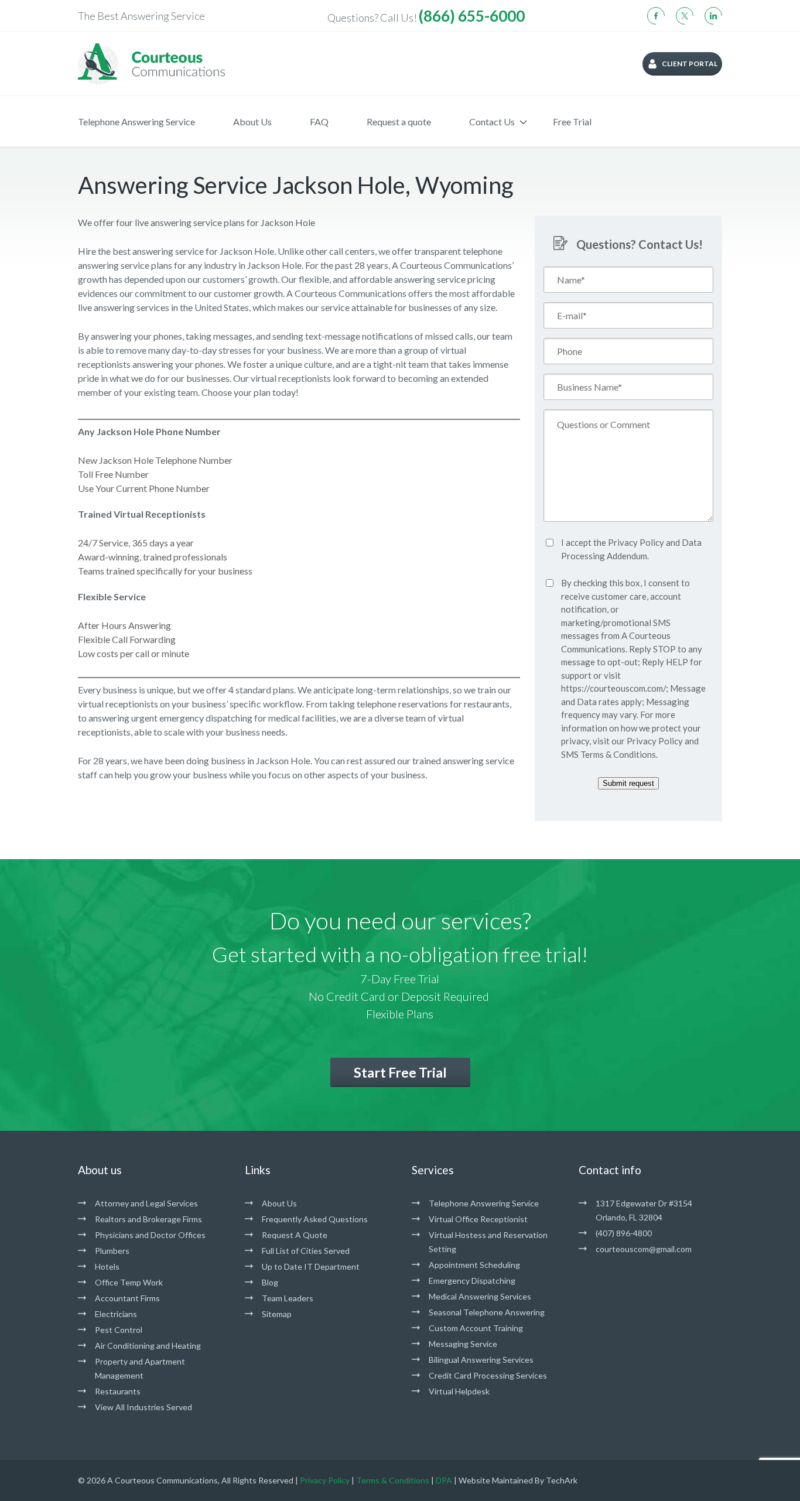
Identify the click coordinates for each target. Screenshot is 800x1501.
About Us (252, 121)
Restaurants (118, 1391)
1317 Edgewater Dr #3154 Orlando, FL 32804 (644, 1210)
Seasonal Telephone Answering (487, 1312)
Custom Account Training (476, 1328)
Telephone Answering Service (136, 121)
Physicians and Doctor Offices (150, 1235)
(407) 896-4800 (624, 1233)
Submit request (628, 783)
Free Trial (572, 121)
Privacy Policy (636, 542)
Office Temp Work (129, 1282)
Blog (270, 1282)
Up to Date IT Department (311, 1266)
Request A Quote (294, 1235)
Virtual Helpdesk (459, 1391)
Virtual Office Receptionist (478, 1219)
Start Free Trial (400, 1072)
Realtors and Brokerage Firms (148, 1219)
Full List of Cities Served (306, 1251)
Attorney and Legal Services (146, 1203)
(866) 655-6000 (472, 15)
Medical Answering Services (480, 1296)
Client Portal (689, 63)
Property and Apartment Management (140, 1368)
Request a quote (399, 121)
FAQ (319, 121)
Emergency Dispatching (472, 1280)
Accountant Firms (127, 1298)
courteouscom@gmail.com (644, 1249)
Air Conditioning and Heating (148, 1345)
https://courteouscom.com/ (613, 688)
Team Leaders (287, 1298)
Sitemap (277, 1314)
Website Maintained (496, 1480)
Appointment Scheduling (474, 1265)
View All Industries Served (143, 1407)
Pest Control (118, 1330)
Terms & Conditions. (619, 754)
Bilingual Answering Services (481, 1360)
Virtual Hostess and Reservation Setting (488, 1242)
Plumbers (112, 1251)
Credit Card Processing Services (488, 1375)
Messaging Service (463, 1344)
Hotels (107, 1266)
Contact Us (492, 121)
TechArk (561, 1480)
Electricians (116, 1314)
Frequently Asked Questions (315, 1219)
